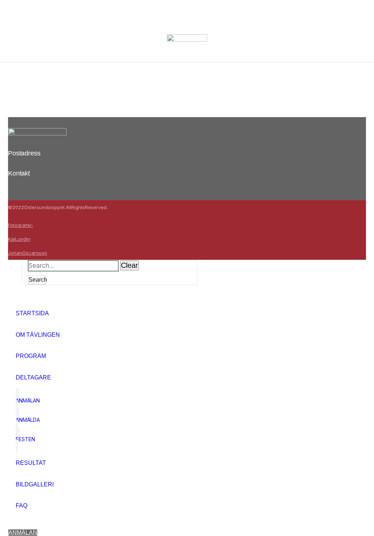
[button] (22, 532)
